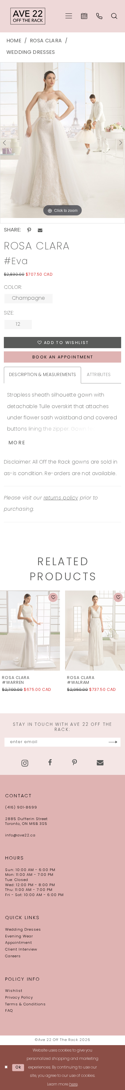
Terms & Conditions (25, 1004)
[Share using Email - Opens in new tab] (40, 230)
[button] (69, 16)
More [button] (17, 443)
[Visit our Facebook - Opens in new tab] (50, 762)
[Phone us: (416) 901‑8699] (99, 16)
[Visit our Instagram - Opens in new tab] (24, 763)
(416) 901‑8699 (21, 807)
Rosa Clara (46, 41)
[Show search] (114, 16)
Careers (13, 956)
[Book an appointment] (84, 16)
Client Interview (21, 950)
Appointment (18, 943)
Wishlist (13, 991)
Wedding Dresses (30, 52)
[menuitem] (69, 16)
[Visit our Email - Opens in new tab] (100, 762)
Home (13, 41)
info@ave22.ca (20, 835)
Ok (18, 1067)
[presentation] (54, 631)
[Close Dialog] (6, 1067)
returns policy (61, 498)
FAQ (9, 1011)
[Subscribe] (113, 742)
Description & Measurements (42, 375)
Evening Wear (19, 936)
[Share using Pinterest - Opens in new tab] (29, 230)
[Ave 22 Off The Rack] (28, 16)
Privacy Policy (19, 998)
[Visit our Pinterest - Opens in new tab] (74, 762)
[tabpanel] (62, 140)
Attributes (99, 375)
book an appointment (63, 357)
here (73, 1084)
